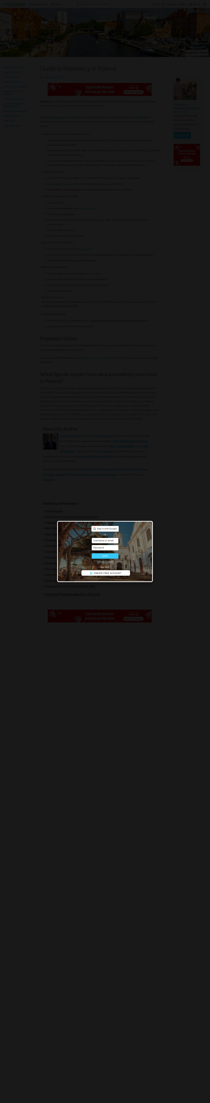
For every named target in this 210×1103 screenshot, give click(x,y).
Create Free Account (107, 573)
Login (105, 556)
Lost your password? (105, 562)
